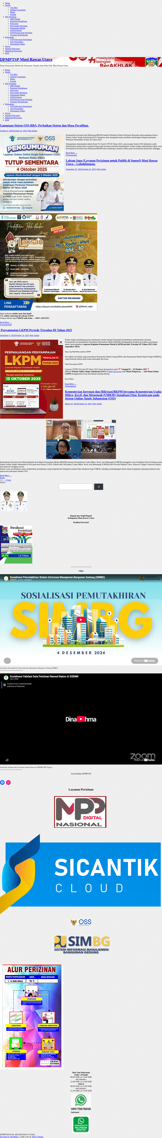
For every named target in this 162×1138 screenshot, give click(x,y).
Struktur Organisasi (18, 10)
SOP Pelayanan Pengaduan (21, 39)
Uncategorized (6, 325)
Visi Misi (13, 8)
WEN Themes (37, 1137)
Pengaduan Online (17, 44)
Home (7, 3)
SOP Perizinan (16, 30)
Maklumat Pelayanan (13, 51)
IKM (7, 53)
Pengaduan (9, 37)
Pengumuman (71, 155)
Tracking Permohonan (19, 35)
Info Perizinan (10, 17)
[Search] (98, 487)
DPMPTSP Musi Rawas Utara (26, 59)
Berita (2, 478)
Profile (7, 5)
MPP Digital (15, 19)
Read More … (71, 153)
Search (2, 482)
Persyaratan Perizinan (18, 26)
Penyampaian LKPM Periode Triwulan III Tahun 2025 (36, 330)
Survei (7, 46)
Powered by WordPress (9, 1137)
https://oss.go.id (114, 371)
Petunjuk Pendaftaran (18, 21)
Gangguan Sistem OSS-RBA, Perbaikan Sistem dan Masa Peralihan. (44, 125)
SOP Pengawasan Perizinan (21, 33)
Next (9, 480)
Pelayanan (14, 24)
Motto (12, 12)
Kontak (13, 14)
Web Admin (32, 131)
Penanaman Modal (17, 28)
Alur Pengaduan (16, 42)
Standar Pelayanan (12, 49)
